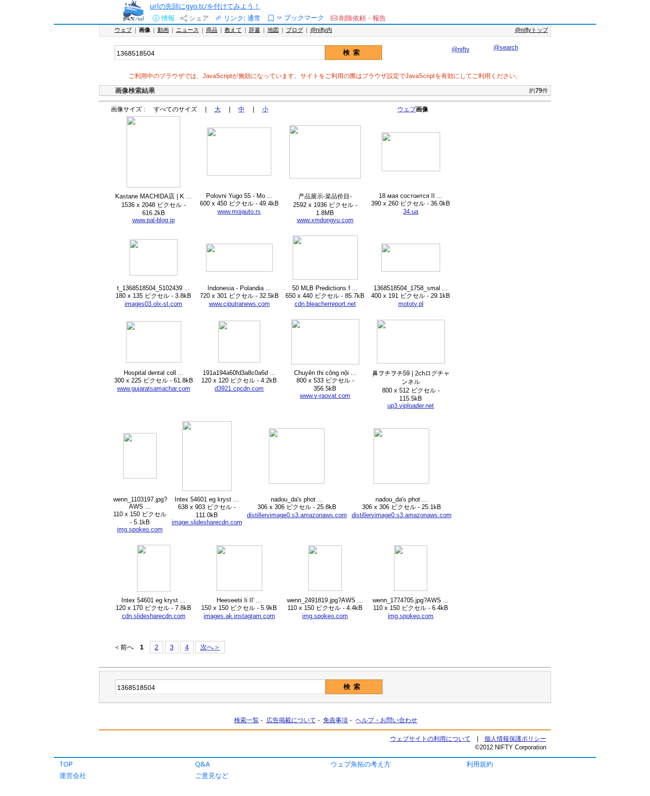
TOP (66, 763)
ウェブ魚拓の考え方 (361, 763)
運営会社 (72, 775)
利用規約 (479, 763)
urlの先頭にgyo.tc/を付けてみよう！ (205, 5)
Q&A (202, 763)
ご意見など (211, 775)
